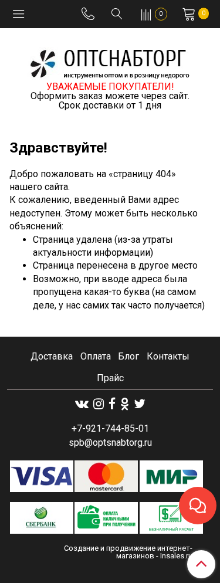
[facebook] (112, 404)
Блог (128, 356)
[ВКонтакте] (82, 404)
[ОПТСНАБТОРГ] (110, 62)
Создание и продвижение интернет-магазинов (128, 552)
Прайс (110, 378)
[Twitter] (139, 404)
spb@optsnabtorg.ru (110, 442)
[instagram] (98, 404)
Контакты (168, 356)
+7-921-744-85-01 (110, 428)
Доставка (52, 356)
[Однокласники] (124, 404)
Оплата (95, 356)
